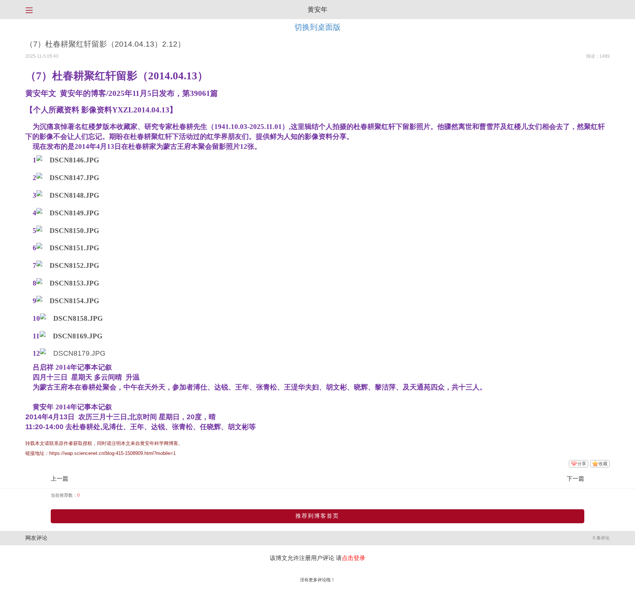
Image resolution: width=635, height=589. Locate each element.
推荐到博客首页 (317, 516)
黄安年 (317, 9)
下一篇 (575, 478)
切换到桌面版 (317, 27)
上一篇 (59, 478)
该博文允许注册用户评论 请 (317, 558)
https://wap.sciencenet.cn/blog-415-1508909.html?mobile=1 (112, 453)
